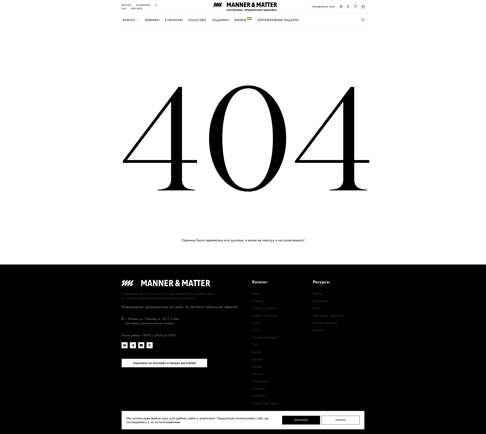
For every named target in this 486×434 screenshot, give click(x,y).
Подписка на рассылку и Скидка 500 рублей (164, 363)
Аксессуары (260, 381)
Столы (256, 330)
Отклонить (301, 420)
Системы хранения (264, 337)
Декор (256, 352)
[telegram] (133, 345)
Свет (255, 345)
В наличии (174, 20)
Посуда (257, 367)
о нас (317, 308)
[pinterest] (150, 345)
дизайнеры (143, 5)
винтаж (256, 293)
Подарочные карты (264, 403)
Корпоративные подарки (278, 20)
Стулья (256, 323)
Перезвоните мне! (323, 7)
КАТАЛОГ (129, 20)
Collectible (197, 20)
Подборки (220, 20)
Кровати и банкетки (265, 316)
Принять (340, 420)
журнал (126, 5)
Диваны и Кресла (263, 308)
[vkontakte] (125, 345)
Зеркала (257, 359)
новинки (257, 301)
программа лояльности (328, 316)
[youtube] (141, 345)
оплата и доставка (325, 323)
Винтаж (240, 20)
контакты (137, 8)
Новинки (152, 20)
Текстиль (257, 374)
